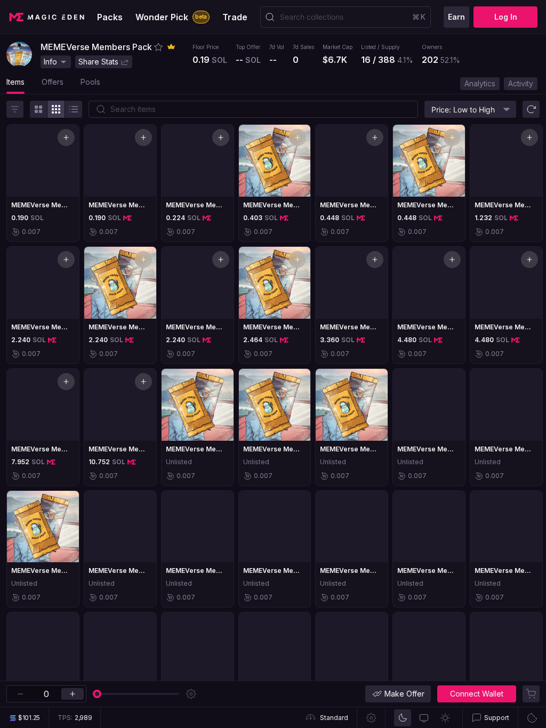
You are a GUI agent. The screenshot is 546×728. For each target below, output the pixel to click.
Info (50, 61)
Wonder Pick (171, 17)
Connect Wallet (476, 693)
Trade (234, 17)
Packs (110, 17)
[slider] (97, 694)
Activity (520, 83)
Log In (505, 16)
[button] (158, 47)
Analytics (479, 83)
